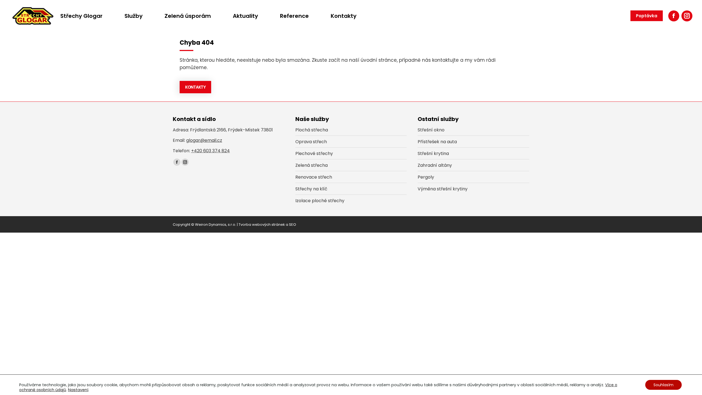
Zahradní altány (435, 165)
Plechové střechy (314, 153)
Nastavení (78, 389)
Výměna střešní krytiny (443, 189)
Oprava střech (311, 142)
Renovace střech (313, 177)
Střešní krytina (433, 153)
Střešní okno (431, 130)
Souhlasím (663, 385)
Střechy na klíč (311, 189)
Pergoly (426, 177)
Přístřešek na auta (437, 142)
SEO (292, 224)
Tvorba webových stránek (262, 224)
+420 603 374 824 (210, 151)
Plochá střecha (311, 130)
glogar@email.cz (204, 140)
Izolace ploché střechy (319, 201)
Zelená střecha (311, 165)
